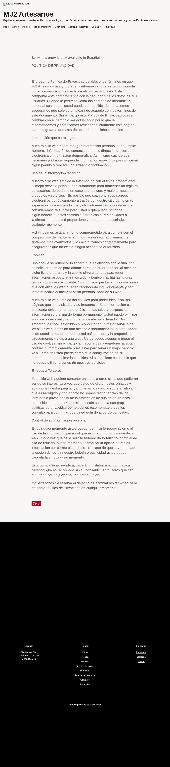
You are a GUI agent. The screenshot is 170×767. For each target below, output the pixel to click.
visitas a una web (68, 338)
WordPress (95, 704)
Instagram (141, 656)
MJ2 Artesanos (28, 14)
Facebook (141, 652)
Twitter (141, 661)
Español (93, 57)
